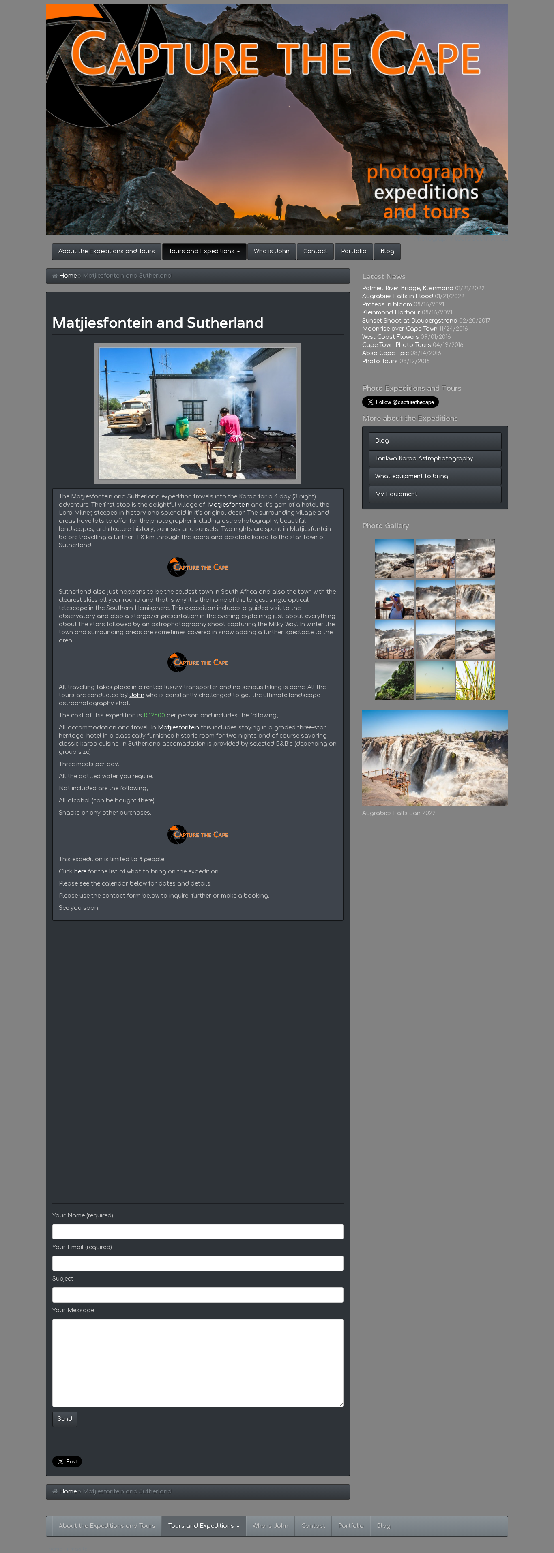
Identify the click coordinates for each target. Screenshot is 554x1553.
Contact (315, 251)
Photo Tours (380, 361)
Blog (387, 251)
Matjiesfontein (228, 505)
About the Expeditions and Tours (106, 251)
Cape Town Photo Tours (396, 345)
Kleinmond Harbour (391, 313)
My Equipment (396, 494)
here (80, 871)
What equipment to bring (411, 476)
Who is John (272, 251)
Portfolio (354, 251)
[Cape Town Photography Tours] (277, 119)
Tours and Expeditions (202, 251)
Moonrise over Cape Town (400, 329)
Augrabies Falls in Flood (397, 296)
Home (68, 276)
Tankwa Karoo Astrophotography (424, 459)
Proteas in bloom (387, 305)
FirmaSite (75, 1549)
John (136, 695)
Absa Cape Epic (385, 353)
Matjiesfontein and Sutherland (158, 322)
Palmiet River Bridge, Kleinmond (407, 288)
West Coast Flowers (390, 337)
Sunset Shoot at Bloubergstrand (409, 321)
